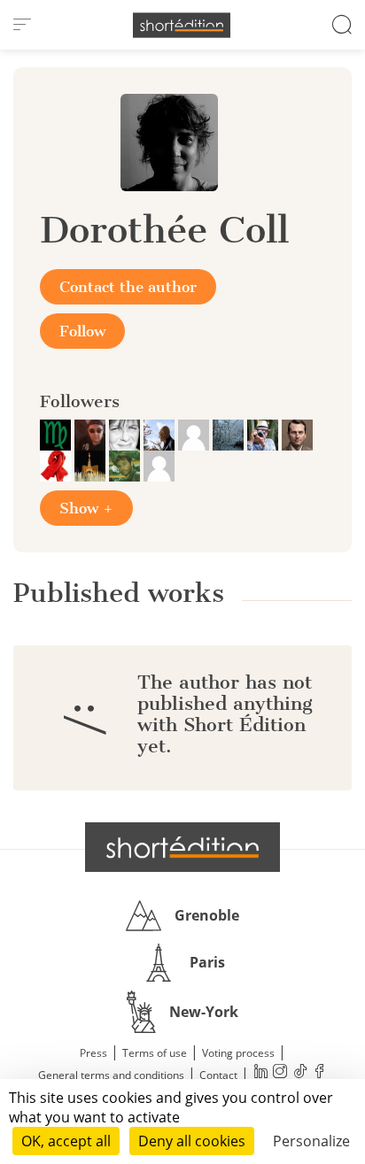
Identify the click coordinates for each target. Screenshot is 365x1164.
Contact (218, 1075)
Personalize (311, 1141)
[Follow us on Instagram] (280, 1073)
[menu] (22, 25)
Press (93, 1052)
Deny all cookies (191, 1141)
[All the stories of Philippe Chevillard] (297, 433)
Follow (82, 331)
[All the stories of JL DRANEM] (264, 433)
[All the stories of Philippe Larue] (195, 433)
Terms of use (154, 1052)
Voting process (238, 1052)
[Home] (181, 25)
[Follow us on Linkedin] (260, 1073)
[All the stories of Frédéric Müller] (57, 433)
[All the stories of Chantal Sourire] (57, 464)
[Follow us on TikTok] (299, 1073)
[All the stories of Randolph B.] (161, 433)
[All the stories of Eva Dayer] (230, 433)
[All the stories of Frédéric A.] (126, 464)
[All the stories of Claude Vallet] (91, 464)
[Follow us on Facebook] (319, 1073)
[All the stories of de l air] (159, 464)
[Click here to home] (182, 847)
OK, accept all (66, 1141)
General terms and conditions (111, 1075)
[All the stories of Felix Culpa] (91, 433)
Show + (86, 508)
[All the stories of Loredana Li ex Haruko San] (126, 433)
